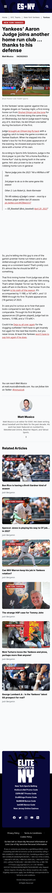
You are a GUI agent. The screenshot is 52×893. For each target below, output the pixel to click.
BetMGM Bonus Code (26, 801)
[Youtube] (32, 817)
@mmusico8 (18, 389)
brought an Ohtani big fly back (23, 131)
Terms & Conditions (33, 833)
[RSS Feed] (37, 817)
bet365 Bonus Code (26, 805)
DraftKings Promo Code (26, 797)
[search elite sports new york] (47, 6)
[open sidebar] (5, 6)
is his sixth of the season (22, 290)
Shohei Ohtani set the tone (31, 112)
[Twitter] (20, 817)
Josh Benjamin (8, 492)
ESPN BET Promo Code (26, 793)
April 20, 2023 (40, 208)
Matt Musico (7, 56)
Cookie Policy (26, 837)
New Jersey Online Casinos (26, 808)
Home (4, 17)
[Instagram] (26, 817)
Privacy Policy (13, 833)
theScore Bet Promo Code (26, 790)
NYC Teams (16, 17)
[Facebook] (14, 817)
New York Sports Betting (26, 786)
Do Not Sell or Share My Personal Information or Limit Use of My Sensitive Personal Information (26, 843)
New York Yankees (32, 17)
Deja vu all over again (24, 324)
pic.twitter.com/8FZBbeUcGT (18, 202)
